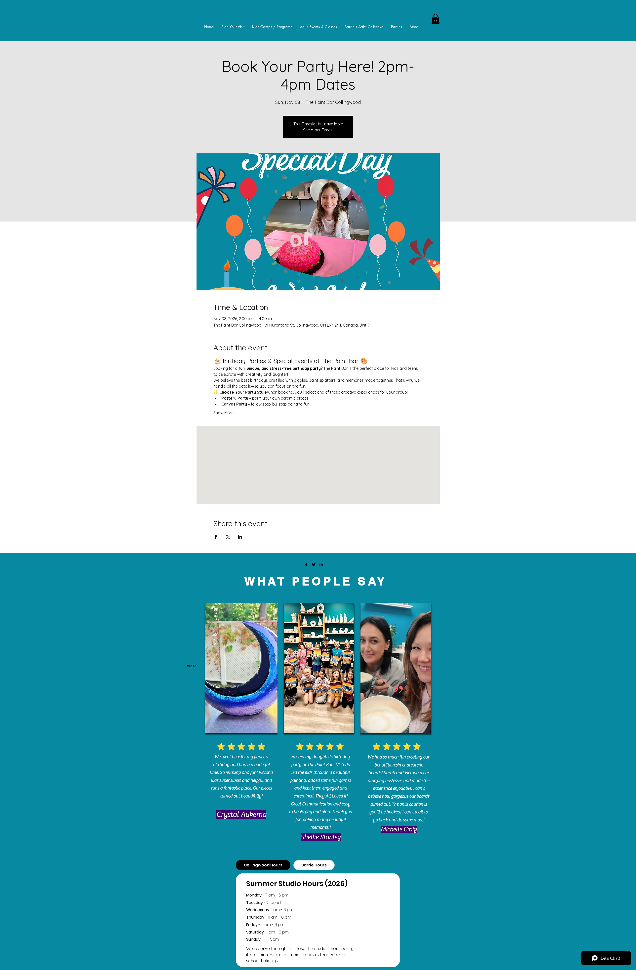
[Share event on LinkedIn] (240, 537)
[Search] (434, 19)
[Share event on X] (228, 537)
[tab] (263, 865)
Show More (223, 412)
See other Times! (318, 129)
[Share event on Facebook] (215, 537)
